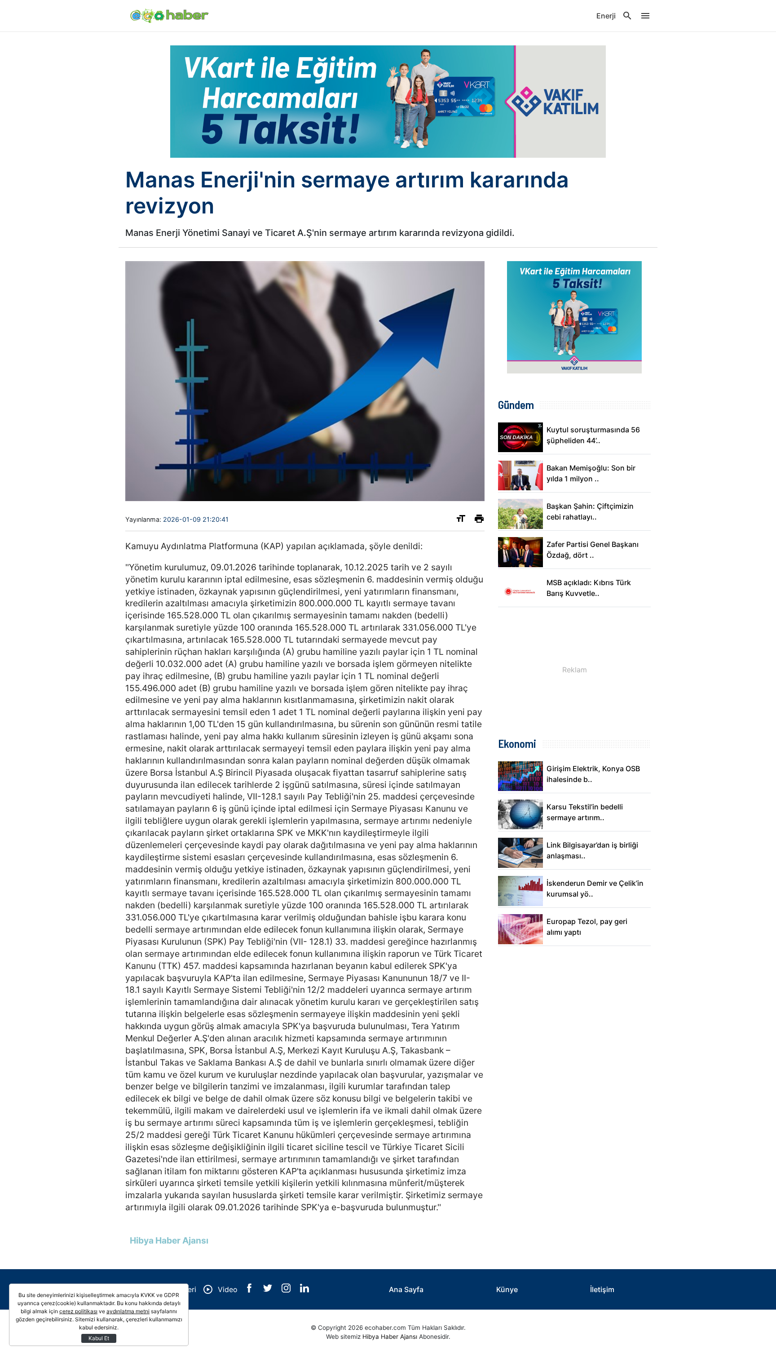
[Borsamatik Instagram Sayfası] (287, 1289)
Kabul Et (98, 1338)
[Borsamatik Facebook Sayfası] (250, 1289)
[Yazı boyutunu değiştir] (460, 520)
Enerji (606, 15)
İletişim (602, 1289)
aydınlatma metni (128, 1311)
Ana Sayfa (406, 1289)
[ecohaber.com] (170, 15)
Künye (507, 1289)
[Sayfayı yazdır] (479, 520)
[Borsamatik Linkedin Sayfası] (304, 1289)
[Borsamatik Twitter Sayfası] (268, 1289)
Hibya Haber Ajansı (389, 1336)
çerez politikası (78, 1311)
